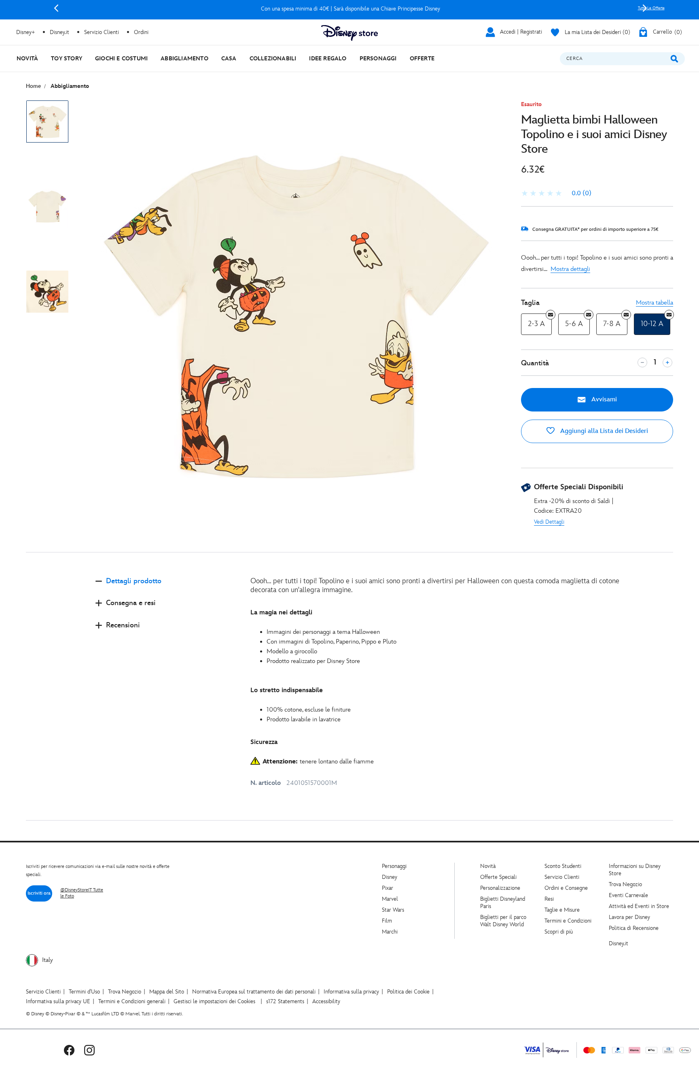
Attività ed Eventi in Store (639, 906)
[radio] (536, 324)
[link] (556, 193)
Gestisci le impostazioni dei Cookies (214, 1001)
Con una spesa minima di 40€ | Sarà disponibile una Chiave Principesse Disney (350, 8)
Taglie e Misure (562, 909)
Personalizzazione (500, 888)
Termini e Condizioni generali (131, 1001)
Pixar (387, 888)
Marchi (390, 931)
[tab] (166, 588)
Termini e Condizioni (567, 920)
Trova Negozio (625, 884)
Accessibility (326, 1001)
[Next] (645, 8)
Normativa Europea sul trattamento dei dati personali (254, 991)
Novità (488, 866)
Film (387, 920)
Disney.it (618, 943)
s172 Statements (285, 1001)
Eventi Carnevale (628, 895)
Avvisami (603, 399)
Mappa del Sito (166, 991)
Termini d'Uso (84, 991)
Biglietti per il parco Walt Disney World (503, 921)
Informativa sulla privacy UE (58, 1001)
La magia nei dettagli (281, 612)
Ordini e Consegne (566, 888)
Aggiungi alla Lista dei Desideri (603, 431)
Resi (549, 898)
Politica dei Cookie (408, 991)
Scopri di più (558, 931)
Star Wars (393, 909)
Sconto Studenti (562, 866)
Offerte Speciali (498, 877)
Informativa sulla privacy (351, 991)
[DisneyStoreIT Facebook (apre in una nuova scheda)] (69, 1050)
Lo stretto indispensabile (286, 690)
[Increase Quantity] (667, 362)
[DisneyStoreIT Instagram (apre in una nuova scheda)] (89, 1050)
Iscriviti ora (39, 893)
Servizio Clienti (561, 877)
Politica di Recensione (634, 928)
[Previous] (56, 8)
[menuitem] (27, 58)
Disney (389, 877)
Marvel (390, 898)
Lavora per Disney (629, 917)
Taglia (530, 302)
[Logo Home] (349, 33)
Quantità (535, 363)
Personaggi (394, 866)
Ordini (141, 32)
